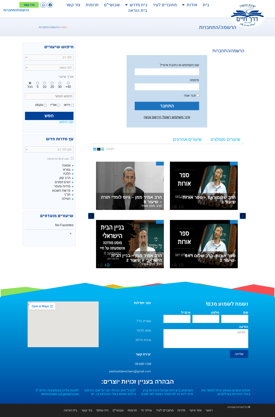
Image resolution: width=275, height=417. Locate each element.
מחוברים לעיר (165, 5)
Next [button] (91, 216)
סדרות (181, 410)
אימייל (185, 312)
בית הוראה (137, 10)
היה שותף (102, 410)
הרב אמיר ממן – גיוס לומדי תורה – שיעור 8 (131, 201)
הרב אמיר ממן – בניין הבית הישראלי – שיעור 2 (136, 259)
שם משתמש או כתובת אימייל (179, 65)
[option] (167, 216)
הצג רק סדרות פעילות (58, 158)
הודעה (243, 327)
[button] (50, 5)
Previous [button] (243, 216)
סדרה (234, 163)
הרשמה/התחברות (16, 10)
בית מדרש (138, 5)
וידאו (67, 105)
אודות (192, 5)
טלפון (215, 312)
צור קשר (73, 5)
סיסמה (194, 80)
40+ (68, 86)
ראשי (64, 27)
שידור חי (146, 410)
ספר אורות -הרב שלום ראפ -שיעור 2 (210, 258)
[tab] (225, 140)
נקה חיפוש (66, 122)
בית (206, 5)
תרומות (92, 5)
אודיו (53, 105)
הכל (30, 86)
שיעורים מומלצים (225, 139)
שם (245, 312)
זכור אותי (190, 95)
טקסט (39, 105)
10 (44, 86)
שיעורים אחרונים (187, 139)
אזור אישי (195, 410)
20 (52, 86)
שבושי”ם (112, 5)
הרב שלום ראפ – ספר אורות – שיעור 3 (207, 199)
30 (60, 86)
